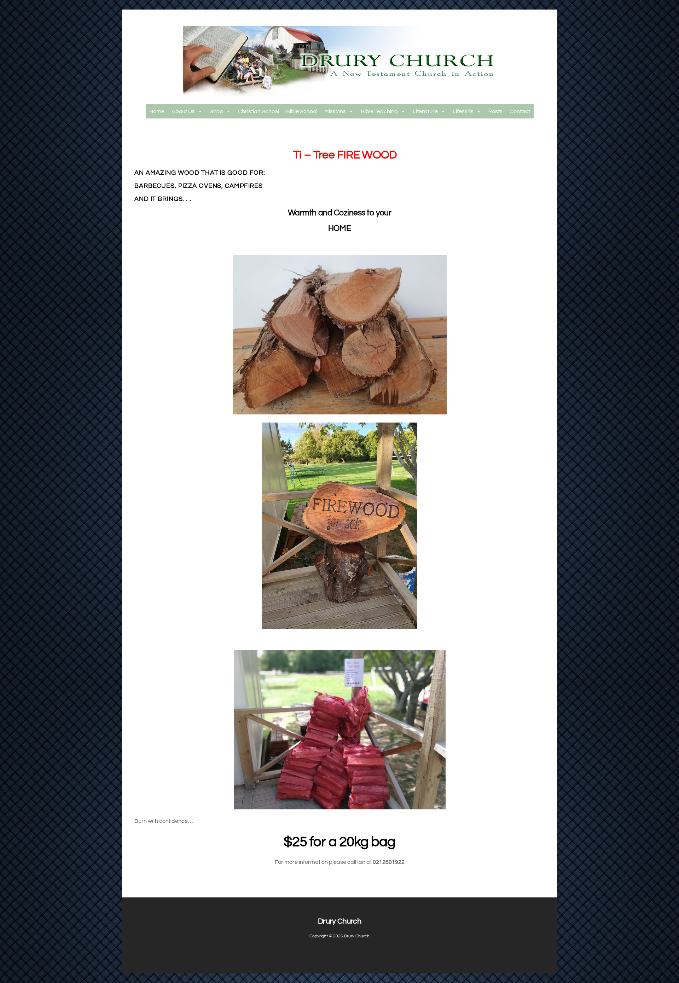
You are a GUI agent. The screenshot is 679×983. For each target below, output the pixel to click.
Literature (425, 111)
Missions (335, 111)
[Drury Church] (339, 94)
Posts (495, 111)
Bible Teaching (379, 111)
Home (156, 111)
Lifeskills (463, 111)
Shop (216, 111)
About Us (183, 111)
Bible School (301, 111)
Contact (520, 111)
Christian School (258, 111)
